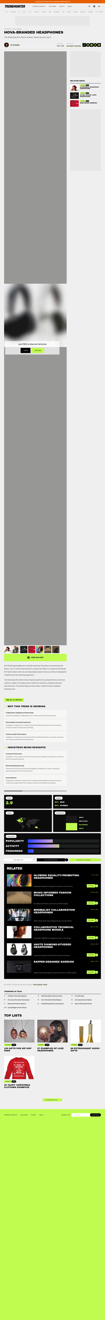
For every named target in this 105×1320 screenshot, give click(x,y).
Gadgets (19, 29)
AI (19, 11)
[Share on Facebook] (92, 45)
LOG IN (25, 350)
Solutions (52, 6)
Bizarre (90, 11)
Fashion (82, 11)
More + (101, 11)
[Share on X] (95, 45)
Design (44, 11)
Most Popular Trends (40, 984)
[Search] (89, 6)
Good (68, 11)
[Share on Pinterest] (99, 45)
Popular (13, 11)
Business (56, 11)
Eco (63, 11)
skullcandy (78, 46)
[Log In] (94, 6)
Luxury (75, 11)
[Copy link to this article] (84, 45)
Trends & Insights (39, 6)
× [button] (102, 1)
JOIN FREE (37, 350)
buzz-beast (70, 46)
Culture (36, 11)
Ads (50, 11)
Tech (24, 11)
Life (30, 11)
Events (61, 6)
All (7, 11)
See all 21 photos (14, 700)
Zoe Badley (16, 45)
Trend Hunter (8, 29)
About (70, 6)
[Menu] (99, 6)
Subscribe (95, 1115)
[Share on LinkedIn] (88, 45)
